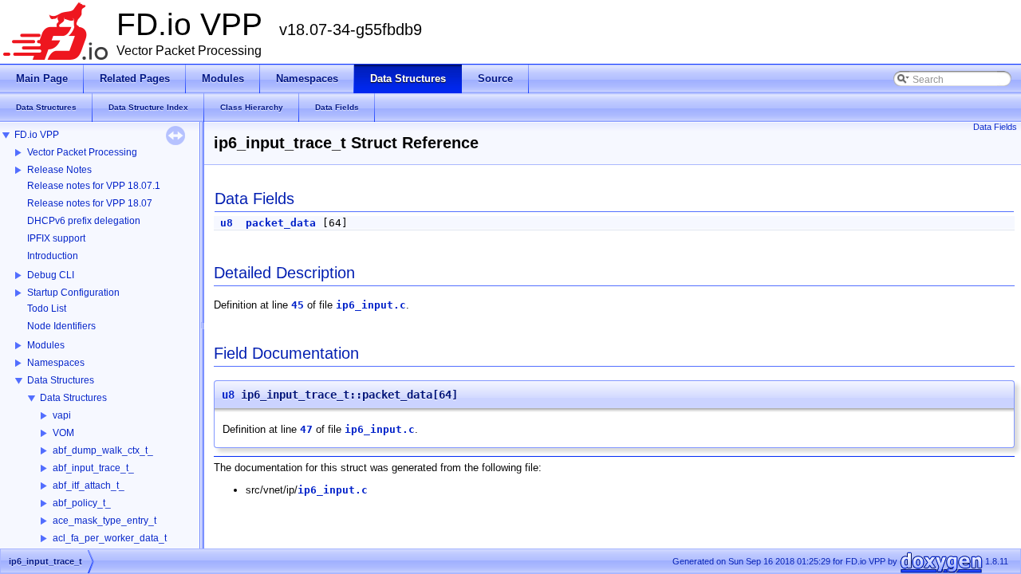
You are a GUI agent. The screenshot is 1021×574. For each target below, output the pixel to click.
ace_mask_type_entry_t (104, 520)
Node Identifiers (61, 326)
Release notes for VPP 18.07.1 (93, 185)
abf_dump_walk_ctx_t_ (103, 450)
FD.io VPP (36, 134)
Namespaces (56, 362)
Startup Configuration (73, 292)
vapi (62, 415)
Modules (46, 345)
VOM (63, 432)
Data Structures (60, 380)
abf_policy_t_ (82, 503)
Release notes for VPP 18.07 (89, 203)
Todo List (46, 308)
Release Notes (59, 169)
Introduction (52, 255)
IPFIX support (56, 238)
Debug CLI (50, 275)
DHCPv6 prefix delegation (83, 220)
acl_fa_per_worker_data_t (110, 538)
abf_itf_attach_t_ (88, 485)
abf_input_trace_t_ (93, 468)
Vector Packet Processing (82, 152)
